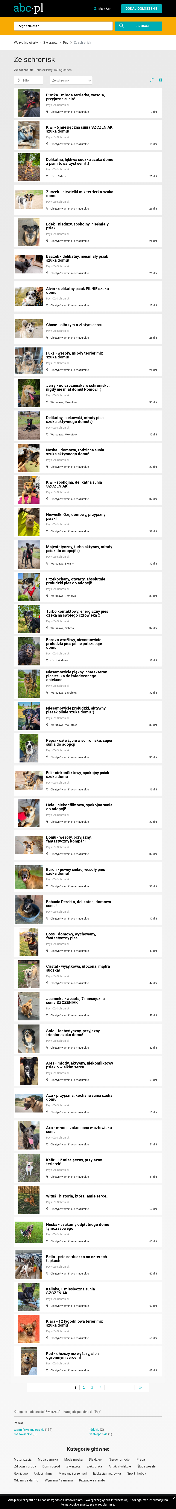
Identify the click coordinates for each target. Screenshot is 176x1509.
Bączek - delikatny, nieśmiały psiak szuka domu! (77, 258)
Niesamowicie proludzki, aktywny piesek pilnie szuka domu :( (76, 710)
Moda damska (48, 1459)
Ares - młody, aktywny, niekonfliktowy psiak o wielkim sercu (79, 1065)
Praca (141, 1459)
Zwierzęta (50, 43)
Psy (65, 43)
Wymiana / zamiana (59, 1480)
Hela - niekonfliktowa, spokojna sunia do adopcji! (79, 807)
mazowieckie (23, 1434)
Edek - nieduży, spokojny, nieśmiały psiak (77, 226)
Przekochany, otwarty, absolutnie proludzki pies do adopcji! (75, 581)
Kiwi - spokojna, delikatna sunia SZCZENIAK (74, 484)
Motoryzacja (23, 1459)
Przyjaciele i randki (92, 1480)
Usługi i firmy (43, 1473)
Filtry (26, 80)
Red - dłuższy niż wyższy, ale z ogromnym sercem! (73, 1355)
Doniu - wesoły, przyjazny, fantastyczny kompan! (69, 839)
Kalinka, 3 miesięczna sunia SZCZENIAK (70, 1291)
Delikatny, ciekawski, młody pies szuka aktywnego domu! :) (74, 419)
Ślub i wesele (146, 1466)
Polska (18, 1423)
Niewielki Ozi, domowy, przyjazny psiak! (75, 516)
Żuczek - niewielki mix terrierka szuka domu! (79, 194)
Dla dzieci (95, 1459)
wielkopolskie (99, 1434)
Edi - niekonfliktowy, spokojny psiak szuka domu (77, 774)
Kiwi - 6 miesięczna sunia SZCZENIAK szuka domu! (79, 129)
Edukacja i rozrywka (107, 1473)
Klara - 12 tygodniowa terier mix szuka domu (74, 1323)
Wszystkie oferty (26, 43)
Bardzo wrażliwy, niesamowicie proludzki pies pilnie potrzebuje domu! (74, 643)
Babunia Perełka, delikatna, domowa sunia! (78, 904)
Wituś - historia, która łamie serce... (77, 1196)
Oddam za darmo (26, 1480)
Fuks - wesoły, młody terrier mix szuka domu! (74, 355)
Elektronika (94, 1466)
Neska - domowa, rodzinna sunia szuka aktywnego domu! (75, 452)
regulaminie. (106, 1504)
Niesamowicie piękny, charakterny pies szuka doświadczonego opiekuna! (76, 676)
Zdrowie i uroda (25, 1466)
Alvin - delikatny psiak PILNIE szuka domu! (77, 290)
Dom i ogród (51, 1466)
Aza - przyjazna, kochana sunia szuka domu (79, 1097)
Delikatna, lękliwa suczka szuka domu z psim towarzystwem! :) (79, 161)
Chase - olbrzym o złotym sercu (74, 324)
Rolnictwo (21, 1473)
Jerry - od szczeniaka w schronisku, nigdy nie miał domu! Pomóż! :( (78, 387)
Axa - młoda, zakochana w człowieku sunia (79, 1129)
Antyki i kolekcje (120, 1466)
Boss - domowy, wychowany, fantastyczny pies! (71, 936)
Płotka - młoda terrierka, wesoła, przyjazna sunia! (75, 97)
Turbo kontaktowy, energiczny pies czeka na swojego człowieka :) (77, 613)
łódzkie (94, 1429)
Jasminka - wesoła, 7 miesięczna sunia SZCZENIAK (75, 1000)
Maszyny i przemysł (73, 1473)
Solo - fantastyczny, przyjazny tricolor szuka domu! (73, 1033)
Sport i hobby (136, 1473)
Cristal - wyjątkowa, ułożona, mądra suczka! (78, 968)
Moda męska (73, 1459)
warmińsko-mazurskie (29, 1429)
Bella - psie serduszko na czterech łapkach (76, 1258)
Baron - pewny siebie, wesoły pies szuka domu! (75, 871)
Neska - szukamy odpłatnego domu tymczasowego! (77, 1226)
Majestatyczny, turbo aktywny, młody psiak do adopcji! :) (79, 549)
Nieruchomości (119, 1459)
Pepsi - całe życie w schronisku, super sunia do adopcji (79, 742)
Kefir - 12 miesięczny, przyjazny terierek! (74, 1162)
